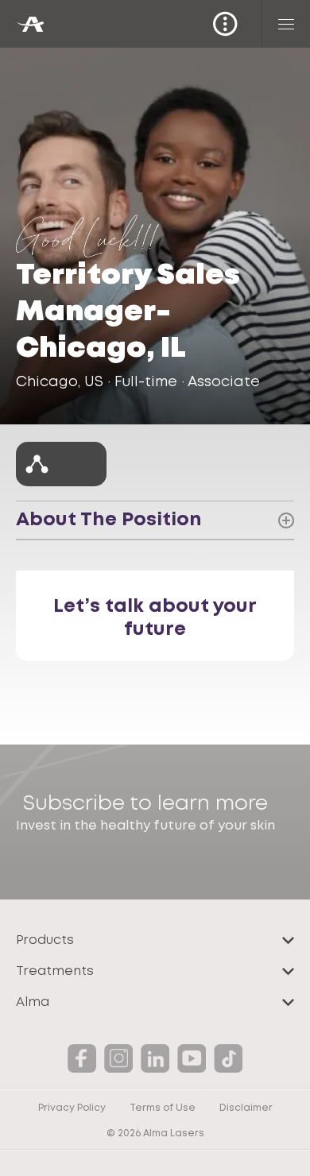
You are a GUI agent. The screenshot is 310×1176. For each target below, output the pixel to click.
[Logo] (30, 24)
